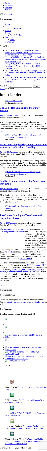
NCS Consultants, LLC (36, 265)
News (7, 33)
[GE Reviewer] (12, 396)
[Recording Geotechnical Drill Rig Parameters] (15, 361)
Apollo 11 (9, 252)
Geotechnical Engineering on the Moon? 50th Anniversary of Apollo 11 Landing (23, 146)
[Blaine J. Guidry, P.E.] (12, 435)
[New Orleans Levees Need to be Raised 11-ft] (8, 333)
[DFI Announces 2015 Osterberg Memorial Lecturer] (26, 358)
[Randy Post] (12, 383)
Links (12, 40)
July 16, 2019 (5, 152)
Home (7, 24)
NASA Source (25, 258)
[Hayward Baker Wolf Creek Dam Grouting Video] (23, 347)
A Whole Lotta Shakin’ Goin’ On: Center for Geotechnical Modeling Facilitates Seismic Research (24, 441)
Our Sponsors (15, 28)
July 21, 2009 (5, 189)
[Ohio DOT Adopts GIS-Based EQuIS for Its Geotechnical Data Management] (10, 350)
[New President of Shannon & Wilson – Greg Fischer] (26, 337)
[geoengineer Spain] (12, 422)
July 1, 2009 (5, 223)
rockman (14, 115)
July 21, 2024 (5, 115)
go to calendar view (37, 302)
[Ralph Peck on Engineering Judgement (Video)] (10, 345)
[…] (1, 131)
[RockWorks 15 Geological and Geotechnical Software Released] (26, 354)
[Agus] (12, 409)
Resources (9, 37)
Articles (8, 31)
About (7, 26)
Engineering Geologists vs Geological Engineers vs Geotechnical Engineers (24, 427)
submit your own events (16, 302)
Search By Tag (16, 35)
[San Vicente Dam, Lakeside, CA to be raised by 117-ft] (10, 325)
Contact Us (9, 42)
